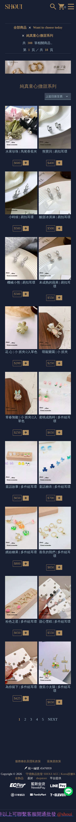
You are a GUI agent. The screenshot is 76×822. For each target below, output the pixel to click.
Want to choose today (47, 27)
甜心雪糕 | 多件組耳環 (55, 621)
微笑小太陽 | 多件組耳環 (55, 688)
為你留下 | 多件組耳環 (21, 687)
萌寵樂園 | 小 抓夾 (55, 352)
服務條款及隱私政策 (28, 761)
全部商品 (20, 27)
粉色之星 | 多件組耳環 (21, 621)
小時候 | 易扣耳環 (21, 217)
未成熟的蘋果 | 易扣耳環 (55, 284)
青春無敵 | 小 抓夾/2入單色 (21, 419)
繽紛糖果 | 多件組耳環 (21, 552)
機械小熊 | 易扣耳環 (21, 282)
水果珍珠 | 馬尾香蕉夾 (21, 151)
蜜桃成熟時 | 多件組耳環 (55, 419)
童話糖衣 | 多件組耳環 (55, 486)
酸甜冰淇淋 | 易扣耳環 (55, 217)
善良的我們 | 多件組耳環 (55, 553)
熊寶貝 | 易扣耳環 (54, 151)
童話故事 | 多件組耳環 (21, 486)
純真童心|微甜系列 (39, 35)
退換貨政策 (54, 761)
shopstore (41, 778)
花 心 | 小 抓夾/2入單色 (21, 352)
